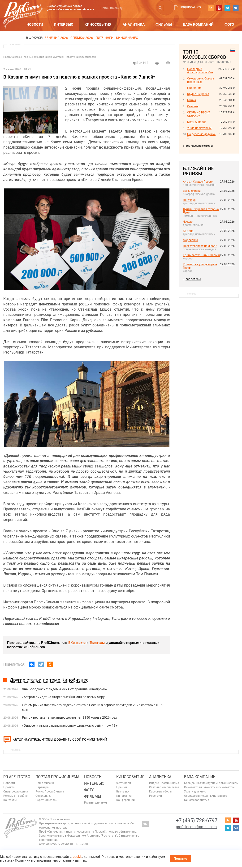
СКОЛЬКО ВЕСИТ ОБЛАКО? (198, 114)
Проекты (9, 787)
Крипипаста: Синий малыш (201, 255)
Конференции (125, 800)
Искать (160, 8)
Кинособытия (98, 24)
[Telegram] (41, 664)
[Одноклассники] (50, 664)
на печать (157, 63)
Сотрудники (43, 795)
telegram (227, 8)
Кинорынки (124, 795)
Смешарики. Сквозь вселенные (200, 80)
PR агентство (16, 777)
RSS (211, 8)
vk (235, 8)
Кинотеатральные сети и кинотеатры (209, 787)
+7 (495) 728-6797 (196, 820)
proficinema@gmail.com (196, 827)
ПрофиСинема (12, 56)
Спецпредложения (15, 791)
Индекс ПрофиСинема (164, 783)
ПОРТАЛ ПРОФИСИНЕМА (57, 777)
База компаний (198, 24)
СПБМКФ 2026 (81, 38)
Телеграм (97, 643)
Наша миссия (44, 783)
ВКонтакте (77, 643)
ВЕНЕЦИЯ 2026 (56, 38)
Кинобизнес (127, 38)
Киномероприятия (196, 800)
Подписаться (190, 7)
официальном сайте (91, 607)
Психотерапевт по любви (200, 246)
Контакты (10, 800)
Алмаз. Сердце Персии (198, 181)
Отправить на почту (168, 62)
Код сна (188, 231)
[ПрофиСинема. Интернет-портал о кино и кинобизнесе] (23, 10)
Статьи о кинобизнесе (164, 787)
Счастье (192, 106)
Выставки (122, 791)
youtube (219, 8)
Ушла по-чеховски (199, 128)
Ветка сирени (192, 190)
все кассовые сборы (199, 145)
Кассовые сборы (160, 791)
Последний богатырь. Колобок (200, 70)
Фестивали (123, 783)
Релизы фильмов (96, 802)
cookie (77, 857)
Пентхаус (189, 200)
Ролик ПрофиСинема (49, 791)
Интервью (63, 24)
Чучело (188, 221)
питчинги (104, 38)
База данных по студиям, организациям (211, 783)
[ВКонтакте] (32, 664)
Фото (229, 24)
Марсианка (190, 240)
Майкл (191, 100)
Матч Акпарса (196, 122)
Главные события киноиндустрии (42, 56)
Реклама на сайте (15, 795)
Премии (121, 787)
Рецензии (155, 795)
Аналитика (134, 24)
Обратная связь (46, 800)
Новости (34, 24)
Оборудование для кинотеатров (205, 795)
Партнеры (42, 787)
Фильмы (164, 24)
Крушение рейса (198, 94)
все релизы (193, 279)
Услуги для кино (195, 791)
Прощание (194, 88)
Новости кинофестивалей (80, 56)
